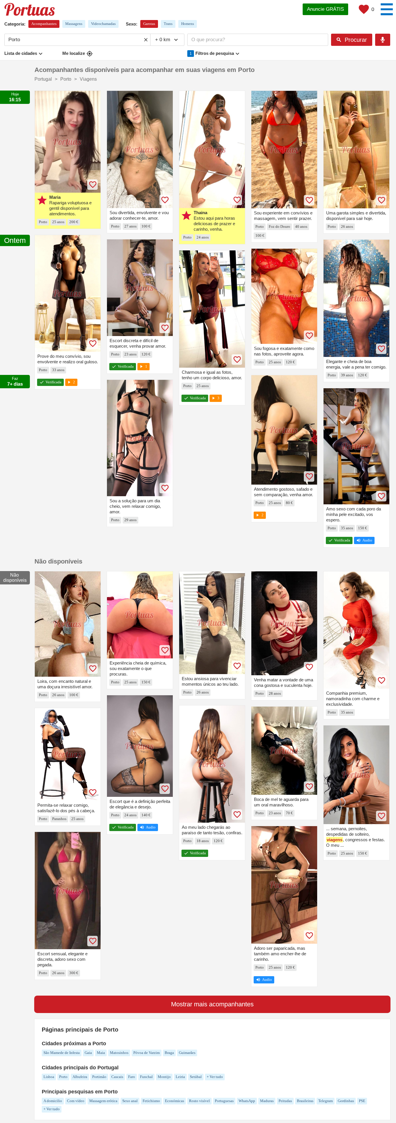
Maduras (267, 1101)
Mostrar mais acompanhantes (212, 1004)
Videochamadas (103, 23)
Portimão (99, 1077)
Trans (168, 23)
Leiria (180, 1077)
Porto (63, 1077)
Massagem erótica (103, 1101)
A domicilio (52, 1101)
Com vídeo (75, 1101)
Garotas (149, 23)
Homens (187, 23)
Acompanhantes (44, 23)
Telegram (325, 1101)
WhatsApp (247, 1101)
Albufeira (79, 1077)
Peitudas (285, 1101)
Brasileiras (305, 1101)
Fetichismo (151, 1101)
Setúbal (196, 1077)
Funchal (146, 1077)
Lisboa (48, 1077)
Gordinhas (346, 1101)
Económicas (174, 1101)
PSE (362, 1101)
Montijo (164, 1077)
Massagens (73, 23)
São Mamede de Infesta (61, 1052)
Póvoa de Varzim (146, 1052)
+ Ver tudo (215, 1077)
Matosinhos (119, 1052)
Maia (101, 1052)
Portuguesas (224, 1101)
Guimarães (187, 1052)
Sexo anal (130, 1101)
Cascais (117, 1077)
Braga (169, 1052)
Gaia (88, 1052)
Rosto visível (199, 1101)
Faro (131, 1077)
